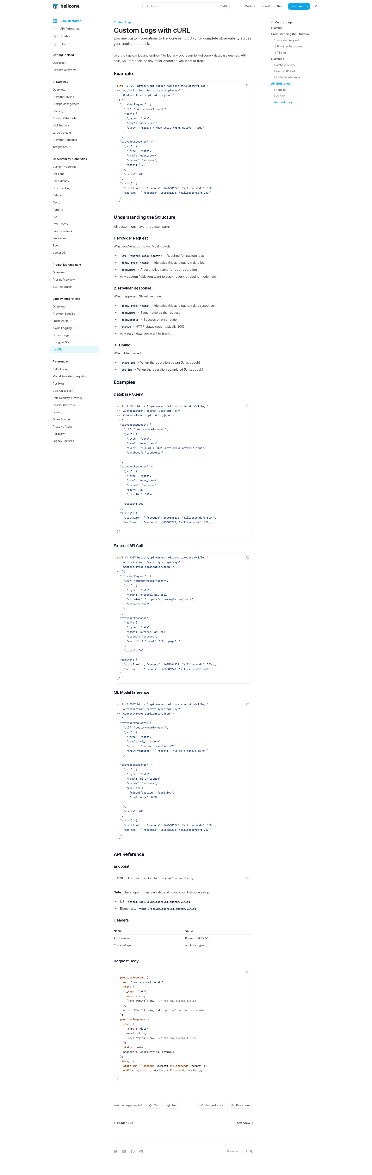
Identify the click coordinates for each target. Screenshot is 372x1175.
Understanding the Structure (290, 34)
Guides (65, 36)
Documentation (70, 20)
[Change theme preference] (316, 6)
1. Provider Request (286, 40)
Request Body (283, 102)
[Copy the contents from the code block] (247, 85)
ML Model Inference (287, 77)
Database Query (284, 65)
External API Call (284, 71)
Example (276, 27)
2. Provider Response (288, 46)
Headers (279, 96)
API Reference (70, 28)
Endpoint (280, 89)
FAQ (62, 44)
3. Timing (280, 52)
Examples (277, 58)
